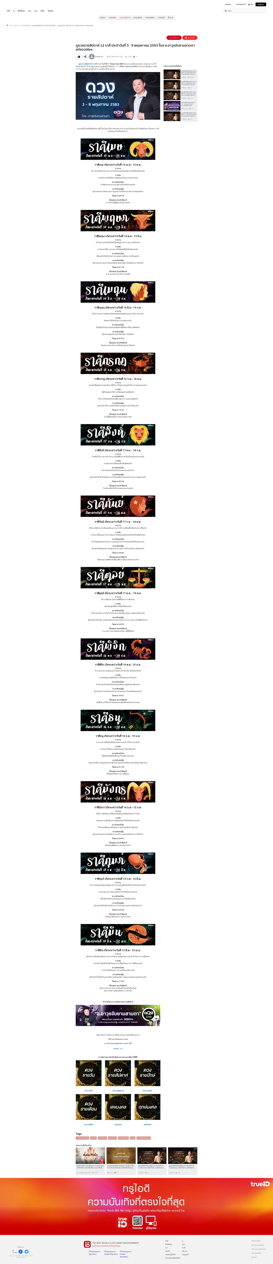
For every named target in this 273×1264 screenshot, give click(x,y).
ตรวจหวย (175, 37)
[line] (14, 1251)
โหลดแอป (228, 4)
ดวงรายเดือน (150, 17)
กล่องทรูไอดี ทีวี (241, 4)
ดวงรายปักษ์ (137, 17)
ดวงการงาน (102, 1138)
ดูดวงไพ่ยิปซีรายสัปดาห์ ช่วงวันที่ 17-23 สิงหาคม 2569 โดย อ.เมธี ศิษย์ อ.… (151, 1167)
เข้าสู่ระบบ (261, 4)
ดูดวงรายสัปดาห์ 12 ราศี (87, 64)
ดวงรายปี (161, 17)
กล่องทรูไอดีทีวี (170, 1254)
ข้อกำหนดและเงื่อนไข (257, 1245)
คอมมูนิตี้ (185, 1254)
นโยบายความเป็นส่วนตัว (258, 1249)
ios (121, 1049)
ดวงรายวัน (112, 17)
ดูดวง (16, 25)
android (116, 1049)
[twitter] (26, 1251)
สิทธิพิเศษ (21, 11)
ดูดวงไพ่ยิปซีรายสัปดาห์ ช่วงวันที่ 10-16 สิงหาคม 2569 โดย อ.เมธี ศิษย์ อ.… (182, 1167)
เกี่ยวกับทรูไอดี (255, 1241)
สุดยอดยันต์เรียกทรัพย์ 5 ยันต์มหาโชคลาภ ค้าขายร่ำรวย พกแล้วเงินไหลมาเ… (120, 1167)
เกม (35, 11)
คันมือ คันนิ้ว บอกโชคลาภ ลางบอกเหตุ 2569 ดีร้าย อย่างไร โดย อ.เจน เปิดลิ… (90, 1167)
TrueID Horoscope (82, 1138)
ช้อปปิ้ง (167, 1251)
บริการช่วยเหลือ (256, 1253)
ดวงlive (93, 1138)
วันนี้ (8, 11)
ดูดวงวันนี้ (191, 37)
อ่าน (29, 11)
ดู (13, 11)
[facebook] (20, 1251)
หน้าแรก (102, 17)
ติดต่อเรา (254, 1257)
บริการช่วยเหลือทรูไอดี (172, 1258)
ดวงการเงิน (112, 1138)
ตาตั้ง (42, 11)
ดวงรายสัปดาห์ (125, 17)
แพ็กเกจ (184, 1251)
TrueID (13, 4)
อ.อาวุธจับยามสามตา (143, 1138)
